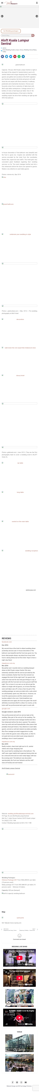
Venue (21, 50)
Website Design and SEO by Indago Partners (19, 1086)
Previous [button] (2, 16)
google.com (6, 708)
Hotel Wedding (7, 50)
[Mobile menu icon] (2, 3)
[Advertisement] (19, 125)
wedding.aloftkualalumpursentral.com (20, 813)
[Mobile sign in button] (37, 2)
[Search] (32, 35)
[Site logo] (11, 3)
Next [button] (36, 16)
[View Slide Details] (19, 16)
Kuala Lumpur (15, 50)
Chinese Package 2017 (9, 880)
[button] (2, 56)
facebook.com (7, 642)
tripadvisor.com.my (8, 663)
